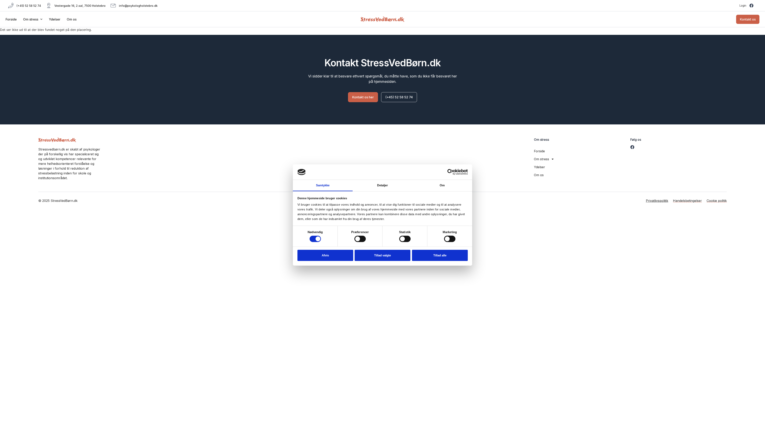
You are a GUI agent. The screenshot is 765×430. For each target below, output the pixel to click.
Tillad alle (439, 255)
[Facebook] (751, 6)
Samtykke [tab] (323, 185)
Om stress (30, 19)
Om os (71, 19)
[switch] (360, 239)
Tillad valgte (382, 255)
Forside (11, 19)
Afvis (325, 255)
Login (743, 5)
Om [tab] (442, 185)
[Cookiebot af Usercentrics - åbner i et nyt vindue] (450, 172)
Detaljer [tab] (382, 185)
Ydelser (54, 19)
